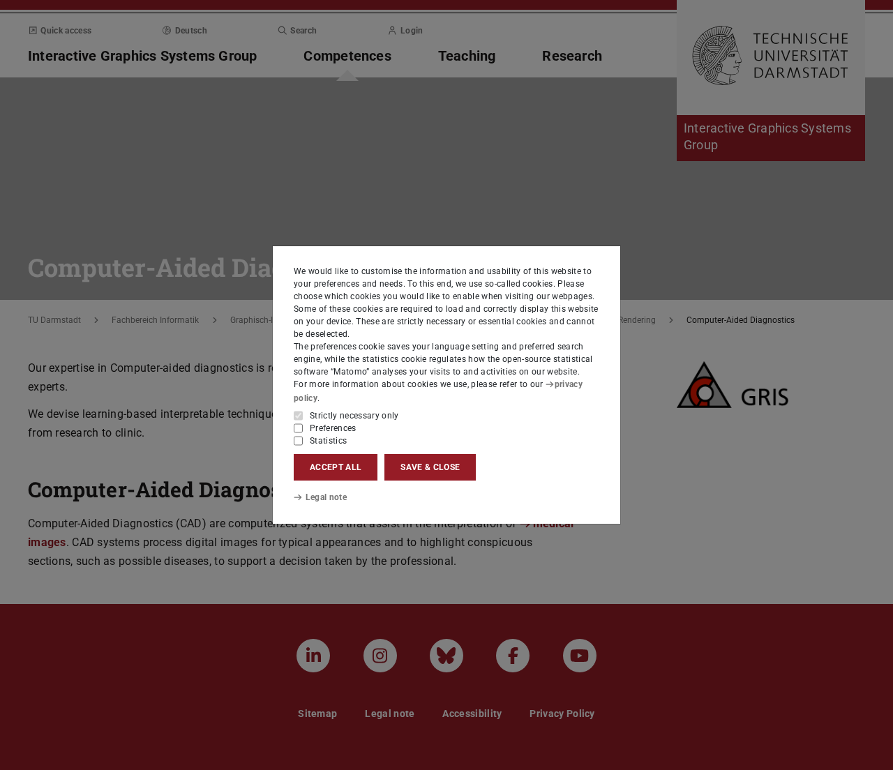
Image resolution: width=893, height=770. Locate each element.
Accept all (335, 467)
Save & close (430, 467)
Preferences (333, 428)
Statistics (328, 441)
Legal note (326, 497)
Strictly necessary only (354, 416)
